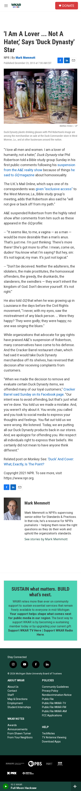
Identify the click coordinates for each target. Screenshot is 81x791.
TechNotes (48, 733)
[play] (5, 786)
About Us (13, 686)
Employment (15, 703)
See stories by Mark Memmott (46, 539)
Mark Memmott (25, 57)
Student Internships (19, 707)
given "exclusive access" (54, 189)
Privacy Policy (50, 690)
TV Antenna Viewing (54, 737)
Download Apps (51, 741)
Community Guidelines (55, 686)
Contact (12, 690)
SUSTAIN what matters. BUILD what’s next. (40, 591)
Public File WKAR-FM (54, 707)
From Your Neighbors (20, 737)
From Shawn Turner (19, 733)
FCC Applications (52, 715)
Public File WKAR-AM (54, 711)
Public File (48, 699)
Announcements (18, 729)
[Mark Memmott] (12, 509)
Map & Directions (18, 699)
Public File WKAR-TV (54, 703)
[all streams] (76, 786)
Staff (11, 694)
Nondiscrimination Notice (57, 694)
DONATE (68, 5)
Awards (12, 725)
